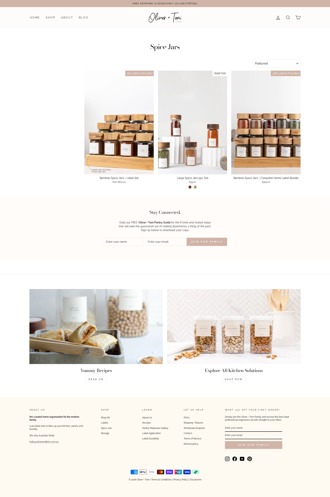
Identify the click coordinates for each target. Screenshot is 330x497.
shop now (234, 379)
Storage (105, 433)
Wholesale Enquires (194, 428)
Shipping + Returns (193, 422)
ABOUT (67, 17)
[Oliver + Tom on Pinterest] (249, 459)
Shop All (105, 417)
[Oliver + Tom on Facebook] (234, 459)
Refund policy (191, 444)
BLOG (83, 17)
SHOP (50, 17)
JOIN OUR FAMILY (253, 444)
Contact (188, 433)
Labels (104, 422)
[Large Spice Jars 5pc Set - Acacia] (190, 187)
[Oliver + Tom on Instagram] (227, 459)
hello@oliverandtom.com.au (44, 442)
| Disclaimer (195, 479)
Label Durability (150, 438)
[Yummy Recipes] (96, 326)
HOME (35, 17)
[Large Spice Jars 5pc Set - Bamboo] (195, 187)
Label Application (151, 433)
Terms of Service (192, 438)
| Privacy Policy (180, 479)
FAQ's (187, 417)
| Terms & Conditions (161, 479)
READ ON (96, 379)
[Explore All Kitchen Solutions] (234, 326)
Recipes (146, 422)
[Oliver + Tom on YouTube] (242, 459)
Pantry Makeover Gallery (155, 428)
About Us (147, 417)
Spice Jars (106, 428)
